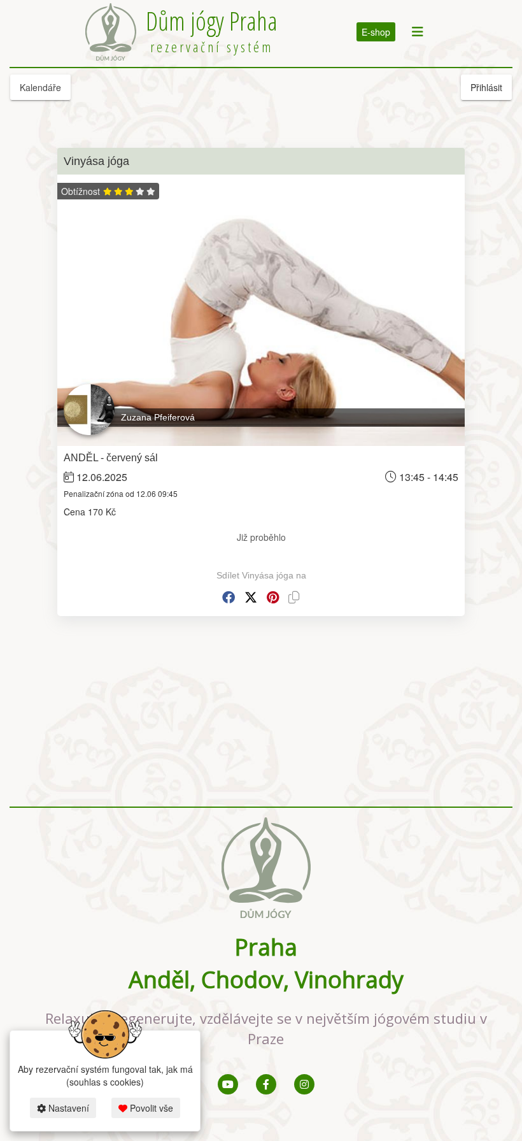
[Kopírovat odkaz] (294, 597)
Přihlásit (486, 87)
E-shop (376, 31)
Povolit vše (150, 1108)
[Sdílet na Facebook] (228, 597)
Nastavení (67, 1108)
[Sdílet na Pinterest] (273, 597)
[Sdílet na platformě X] (250, 597)
